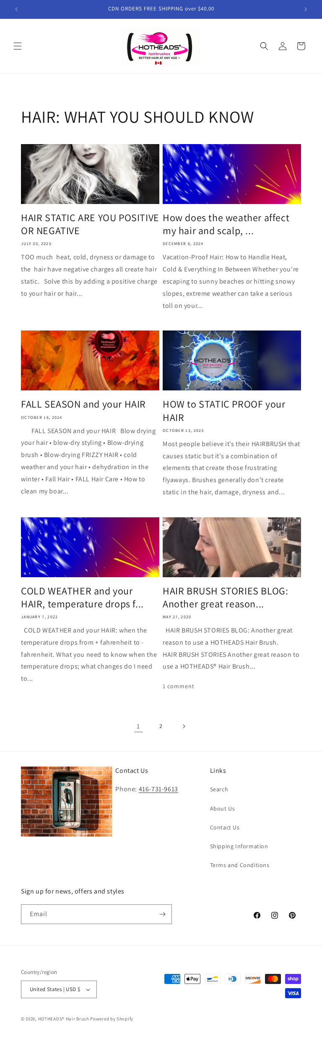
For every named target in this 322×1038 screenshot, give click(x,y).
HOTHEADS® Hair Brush (63, 1019)
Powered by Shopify (111, 1019)
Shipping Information (239, 846)
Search (219, 789)
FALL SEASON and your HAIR (83, 404)
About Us (222, 808)
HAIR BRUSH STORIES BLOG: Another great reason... (225, 597)
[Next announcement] (305, 9)
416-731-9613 (158, 789)
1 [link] (138, 726)
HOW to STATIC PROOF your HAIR (224, 410)
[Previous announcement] (16, 9)
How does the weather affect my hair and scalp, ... (226, 224)
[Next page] (183, 726)
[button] (17, 46)
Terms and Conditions (240, 865)
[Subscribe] (162, 914)
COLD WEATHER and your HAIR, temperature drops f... (82, 597)
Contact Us (225, 827)
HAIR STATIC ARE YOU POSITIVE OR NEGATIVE (90, 224)
